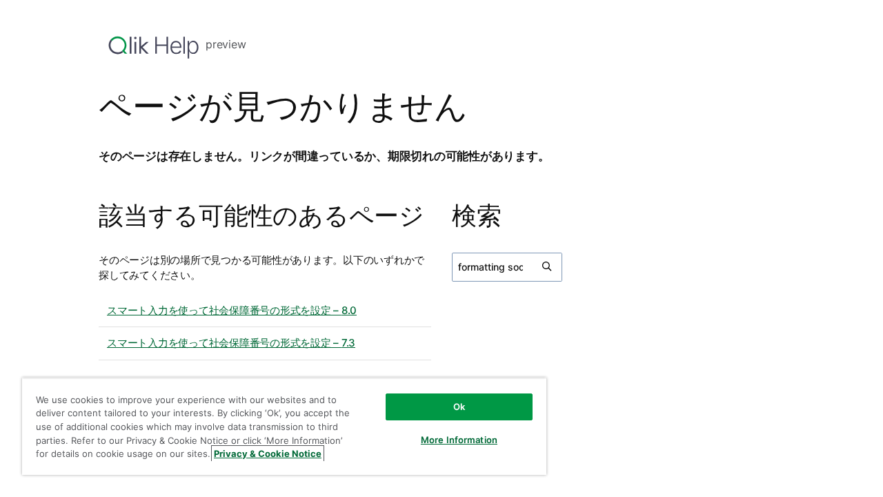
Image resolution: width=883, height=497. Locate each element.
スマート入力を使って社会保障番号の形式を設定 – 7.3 (231, 342)
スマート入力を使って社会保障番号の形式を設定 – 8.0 (232, 310)
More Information (459, 439)
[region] (284, 426)
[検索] (548, 267)
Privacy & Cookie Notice (267, 453)
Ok (459, 406)
